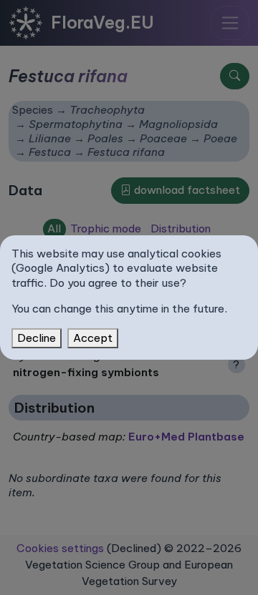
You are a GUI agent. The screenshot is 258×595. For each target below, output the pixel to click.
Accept (93, 338)
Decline (36, 338)
